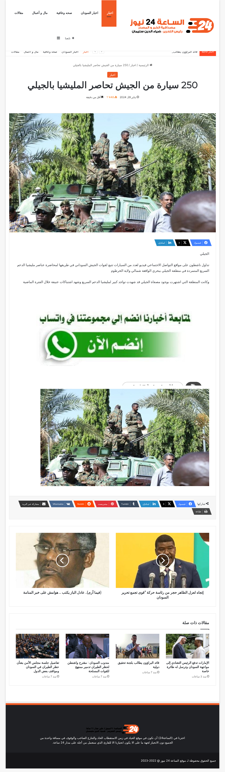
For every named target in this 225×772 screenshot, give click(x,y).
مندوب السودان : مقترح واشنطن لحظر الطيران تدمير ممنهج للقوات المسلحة (88, 667)
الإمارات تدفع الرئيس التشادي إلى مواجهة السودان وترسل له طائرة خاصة (187, 667)
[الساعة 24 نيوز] (171, 25)
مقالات (19, 13)
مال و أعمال (40, 13)
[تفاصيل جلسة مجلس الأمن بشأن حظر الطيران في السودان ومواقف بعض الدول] (37, 646)
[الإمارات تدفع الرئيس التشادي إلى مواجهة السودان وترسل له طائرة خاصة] (187, 646)
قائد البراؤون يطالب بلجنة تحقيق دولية (174, 51)
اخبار (110, 13)
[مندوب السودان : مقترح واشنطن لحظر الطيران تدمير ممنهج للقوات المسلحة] (87, 646)
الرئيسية (144, 65)
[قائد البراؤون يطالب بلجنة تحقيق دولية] (137, 646)
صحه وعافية (64, 13)
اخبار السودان (89, 13)
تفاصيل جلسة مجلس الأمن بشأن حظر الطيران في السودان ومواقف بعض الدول (38, 667)
